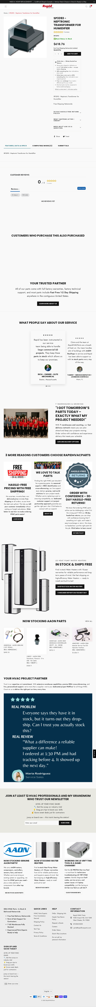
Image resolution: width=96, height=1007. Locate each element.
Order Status (56, 930)
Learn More (17, 519)
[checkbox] (25, 195)
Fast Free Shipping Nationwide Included (65, 48)
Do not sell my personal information (59, 938)
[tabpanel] (48, 207)
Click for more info (73, 893)
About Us (48, 514)
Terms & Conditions (40, 936)
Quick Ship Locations (59, 934)
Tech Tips (37, 929)
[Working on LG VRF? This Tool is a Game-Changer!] (78, 850)
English (46, 991)
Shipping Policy (39, 922)
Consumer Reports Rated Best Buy (72, 593)
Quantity (57, 50)
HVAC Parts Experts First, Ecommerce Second (40, 915)
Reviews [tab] (15, 189)
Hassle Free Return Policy (58, 918)
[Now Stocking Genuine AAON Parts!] (17, 850)
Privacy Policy (38, 932)
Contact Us (37, 925)
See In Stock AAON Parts (14, 893)
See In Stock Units (42, 888)
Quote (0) (94, 754)
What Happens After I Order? (64, 120)
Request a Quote (57, 923)
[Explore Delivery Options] (26, 423)
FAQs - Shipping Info (59, 913)
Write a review (81, 188)
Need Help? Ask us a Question (63, 127)
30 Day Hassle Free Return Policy (66, 112)
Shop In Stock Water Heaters (69, 586)
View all (88, 621)
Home (6, 13)
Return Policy (78, 533)
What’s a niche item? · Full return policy (66, 89)
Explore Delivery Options (68, 442)
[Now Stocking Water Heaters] (48, 850)
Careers (54, 926)
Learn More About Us (48, 304)
